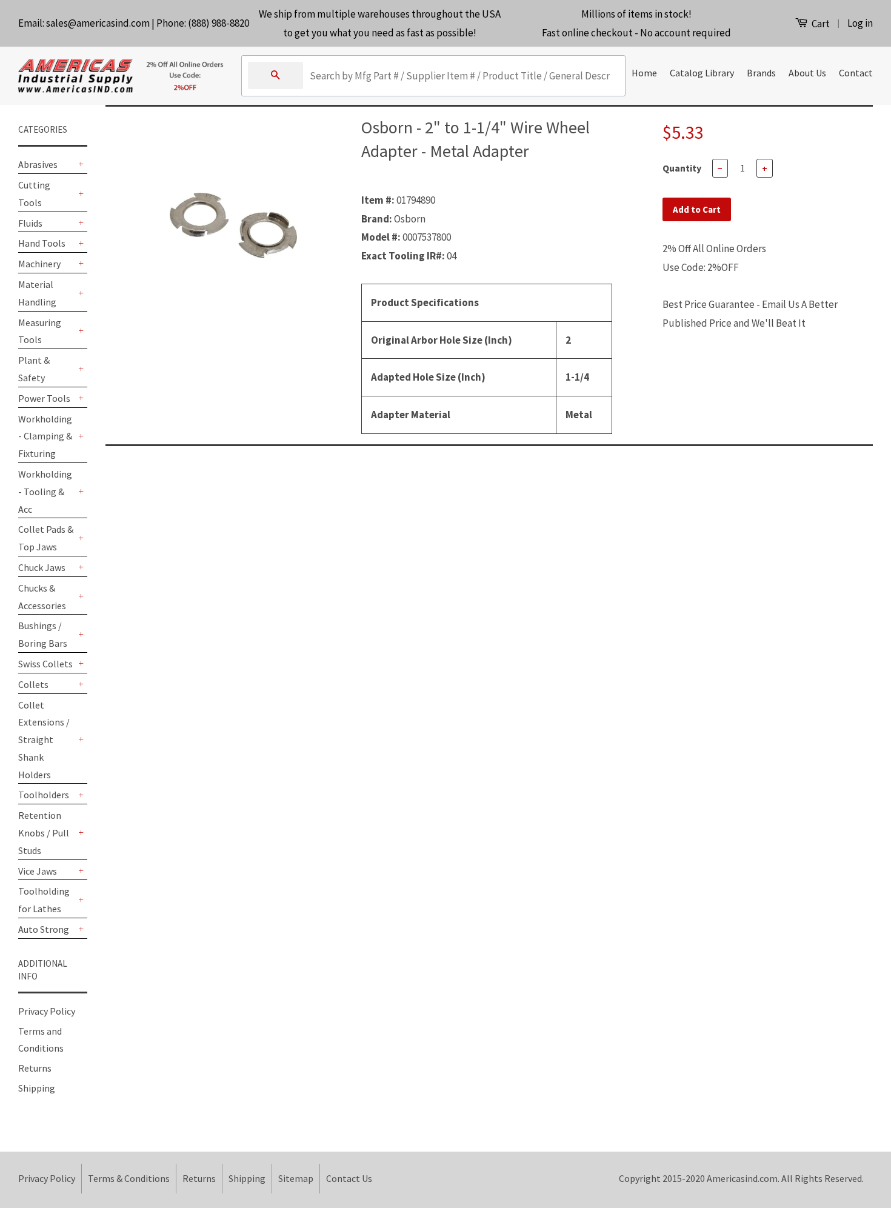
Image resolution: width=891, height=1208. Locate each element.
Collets (33, 684)
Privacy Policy (46, 1011)
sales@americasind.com (98, 23)
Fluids (30, 223)
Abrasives (38, 164)
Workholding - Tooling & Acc (45, 491)
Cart (820, 23)
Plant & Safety (34, 369)
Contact (856, 73)
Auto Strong (43, 929)
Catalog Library (702, 73)
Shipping (36, 1088)
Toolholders (43, 795)
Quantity (681, 168)
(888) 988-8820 (218, 23)
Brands (761, 73)
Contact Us (349, 1178)
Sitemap (295, 1178)
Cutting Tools (34, 194)
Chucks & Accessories (42, 597)
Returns (35, 1068)
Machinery (39, 264)
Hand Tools (41, 243)
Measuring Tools (39, 331)
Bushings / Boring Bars (42, 634)
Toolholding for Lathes (44, 900)
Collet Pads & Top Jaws (45, 538)
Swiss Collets (45, 664)
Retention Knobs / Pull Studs (43, 832)
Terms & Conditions (129, 1178)
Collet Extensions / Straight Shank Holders (44, 740)
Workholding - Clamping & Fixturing (45, 436)
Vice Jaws (37, 871)
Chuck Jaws (41, 567)
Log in (860, 23)
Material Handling (37, 293)
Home (644, 73)
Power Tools (44, 398)
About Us (807, 73)
